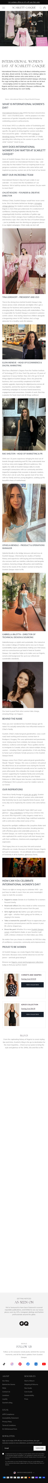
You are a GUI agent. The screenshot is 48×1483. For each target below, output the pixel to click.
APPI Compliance (8, 1414)
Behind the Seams (8, 1384)
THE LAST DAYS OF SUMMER (24, 1107)
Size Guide (28, 1388)
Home (7, 99)
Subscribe (40, 1448)
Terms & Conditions (9, 1425)
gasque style (18, 1104)
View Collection (32, 985)
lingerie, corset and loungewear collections (27, 962)
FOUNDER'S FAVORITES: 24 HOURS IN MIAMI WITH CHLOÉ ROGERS (24, 1269)
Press (26, 1399)
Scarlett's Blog (7, 1403)
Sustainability (29, 1395)
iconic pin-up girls (30, 794)
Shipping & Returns (31, 1384)
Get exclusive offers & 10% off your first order (24, 2)
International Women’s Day (12, 113)
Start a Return (29, 1381)
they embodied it (16, 813)
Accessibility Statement (10, 1418)
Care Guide (28, 1392)
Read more (24, 1122)
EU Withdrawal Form (9, 1429)
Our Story (5, 1381)
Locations (5, 1395)
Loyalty (4, 1399)
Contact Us (6, 1392)
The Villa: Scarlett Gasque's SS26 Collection (24, 1185)
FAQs (4, 1388)
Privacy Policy (7, 1422)
